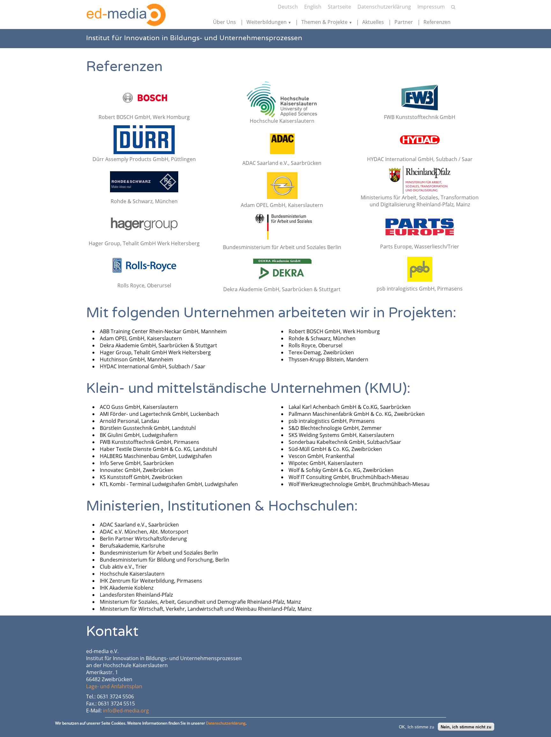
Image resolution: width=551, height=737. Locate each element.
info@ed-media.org (126, 710)
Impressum (431, 6)
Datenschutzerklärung (384, 6)
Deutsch (288, 6)
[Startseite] (126, 14)
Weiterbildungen (266, 22)
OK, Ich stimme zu (416, 726)
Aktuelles (373, 22)
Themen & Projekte (324, 22)
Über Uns (224, 22)
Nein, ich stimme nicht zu (466, 726)
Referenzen (437, 22)
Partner (403, 22)
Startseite (339, 6)
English (312, 6)
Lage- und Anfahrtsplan (114, 686)
